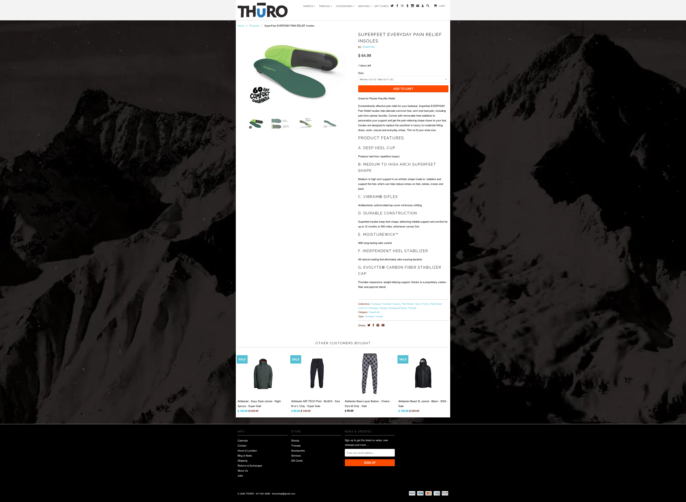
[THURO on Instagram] (412, 6)
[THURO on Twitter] (392, 6)
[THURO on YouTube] (402, 6)
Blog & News (245, 455)
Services (365, 6)
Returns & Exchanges (250, 465)
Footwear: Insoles (391, 303)
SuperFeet (368, 46)
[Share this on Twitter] (368, 325)
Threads (325, 6)
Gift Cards (381, 6)
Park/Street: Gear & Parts (415, 303)
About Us (243, 470)
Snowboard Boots (397, 308)
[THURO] (263, 10)
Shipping (242, 460)
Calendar (243, 440)
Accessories (345, 6)
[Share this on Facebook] (373, 325)
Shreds (309, 6)
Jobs (240, 475)
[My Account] (422, 6)
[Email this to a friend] (382, 325)
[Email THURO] (417, 6)
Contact (242, 445)
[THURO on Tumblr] (407, 6)
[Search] (427, 6)
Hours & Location (247, 450)
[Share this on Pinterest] (377, 325)
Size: (361, 73)
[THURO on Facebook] (397, 6)
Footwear (375, 303)
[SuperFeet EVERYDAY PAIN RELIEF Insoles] (296, 72)
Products (254, 25)
